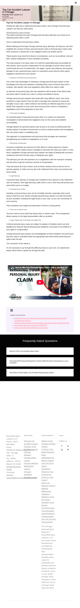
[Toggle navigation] (75, 3)
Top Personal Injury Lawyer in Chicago (18, 32)
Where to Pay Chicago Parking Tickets (48, 444)
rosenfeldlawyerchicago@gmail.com (21, 478)
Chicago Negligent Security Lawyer (30, 474)
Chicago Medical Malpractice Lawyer (31, 466)
